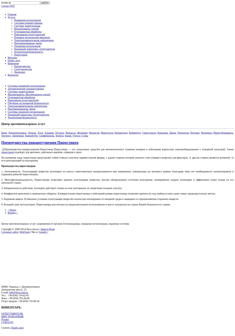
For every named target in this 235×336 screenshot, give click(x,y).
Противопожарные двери (28, 43)
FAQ (12, 6)
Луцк (40, 132)
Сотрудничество (23, 69)
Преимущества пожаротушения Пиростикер (39, 142)
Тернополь (183, 132)
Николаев (162, 132)
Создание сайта (9, 232)
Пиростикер (20, 54)
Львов (172, 132)
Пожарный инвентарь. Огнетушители (28, 114)
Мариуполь (107, 132)
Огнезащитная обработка (28, 31)
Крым (68, 135)
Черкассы (70, 132)
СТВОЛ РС (7, 322)
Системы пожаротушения (28, 23)
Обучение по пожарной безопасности (28, 103)
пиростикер (7, 152)
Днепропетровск (17, 132)
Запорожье (18, 135)
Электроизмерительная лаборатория (34, 40)
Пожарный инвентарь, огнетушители (34, 49)
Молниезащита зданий (26, 28)
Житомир (82, 132)
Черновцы (206, 132)
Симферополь (46, 135)
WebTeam (25, 232)
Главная (12, 14)
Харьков (49, 132)
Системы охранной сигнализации (26, 111)
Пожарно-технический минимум (32, 37)
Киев (4, 132)
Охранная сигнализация (27, 46)
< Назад (12, 210)
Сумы (85, 135)
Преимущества (22, 66)
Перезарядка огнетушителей (29, 34)
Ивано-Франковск (223, 132)
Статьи (5, 6)
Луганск (59, 132)
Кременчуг (135, 132)
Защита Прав (47, 229)
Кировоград (121, 132)
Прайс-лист (14, 60)
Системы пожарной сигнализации (26, 85)
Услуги (11, 17)
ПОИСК (6, 2)
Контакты (13, 75)
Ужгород (6, 135)
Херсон (59, 135)
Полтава (194, 132)
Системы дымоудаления (27, 26)
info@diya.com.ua (18, 292)
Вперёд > (13, 212)
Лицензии (19, 72)
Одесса (76, 135)
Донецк (32, 132)
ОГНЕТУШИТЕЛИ (12, 313)
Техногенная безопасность (28, 51)
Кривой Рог (31, 135)
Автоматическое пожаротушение (26, 88)
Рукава (5, 319)
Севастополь (149, 132)
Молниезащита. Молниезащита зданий (29, 94)
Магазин (12, 57)
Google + (43, 232)
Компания (13, 63)
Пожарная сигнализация (27, 20)
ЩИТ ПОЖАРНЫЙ (12, 316)
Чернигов (94, 132)
